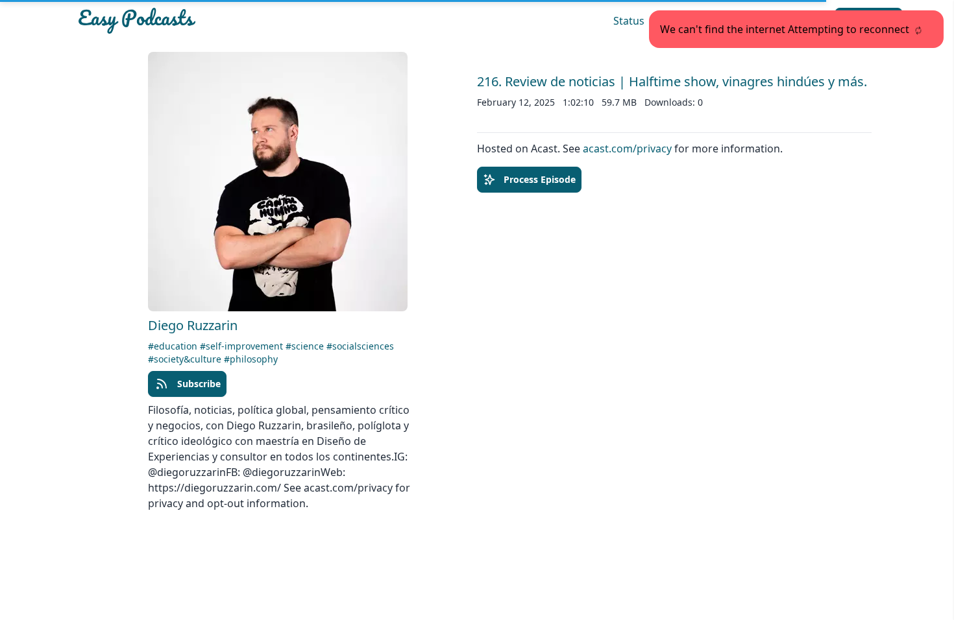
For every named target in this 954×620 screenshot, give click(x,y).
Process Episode (540, 179)
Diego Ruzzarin (193, 325)
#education (174, 346)
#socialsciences (360, 346)
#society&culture (186, 359)
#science (306, 346)
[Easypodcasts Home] (207, 21)
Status (628, 21)
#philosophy (251, 359)
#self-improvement (243, 346)
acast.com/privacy (627, 148)
